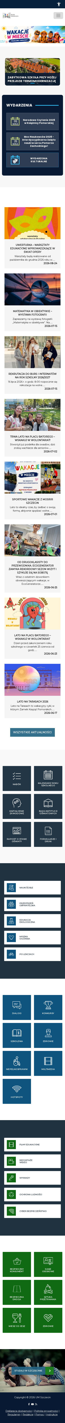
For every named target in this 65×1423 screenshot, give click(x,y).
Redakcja (27, 1414)
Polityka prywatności (46, 1411)
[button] (58, 4)
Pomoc (39, 1414)
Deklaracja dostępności (19, 1411)
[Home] (11, 15)
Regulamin (14, 1414)
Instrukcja (52, 1414)
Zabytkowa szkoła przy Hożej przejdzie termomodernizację (32, 79)
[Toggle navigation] (58, 15)
